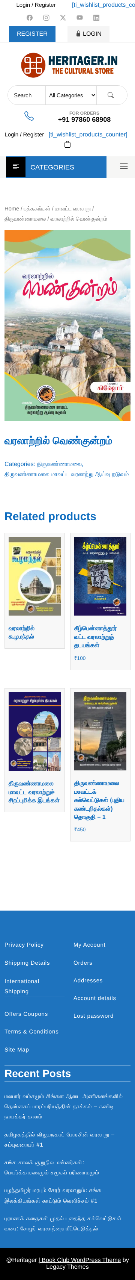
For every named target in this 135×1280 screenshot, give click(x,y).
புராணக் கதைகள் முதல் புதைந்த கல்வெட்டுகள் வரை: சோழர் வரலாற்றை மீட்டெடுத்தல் (63, 1223)
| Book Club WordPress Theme (80, 1260)
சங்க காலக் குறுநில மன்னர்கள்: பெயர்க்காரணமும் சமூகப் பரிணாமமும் (51, 1167)
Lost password (94, 1016)
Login (92, 34)
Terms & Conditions (31, 1032)
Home (11, 209)
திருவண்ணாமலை (25, 219)
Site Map (16, 1050)
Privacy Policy (24, 945)
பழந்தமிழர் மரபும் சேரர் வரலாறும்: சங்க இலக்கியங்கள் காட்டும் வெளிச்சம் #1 (53, 1195)
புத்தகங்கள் (37, 209)
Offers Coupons (26, 1014)
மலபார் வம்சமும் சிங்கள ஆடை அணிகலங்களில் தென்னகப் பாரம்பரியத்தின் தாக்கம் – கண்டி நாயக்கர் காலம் (63, 1106)
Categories (52, 167)
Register (32, 34)
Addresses (88, 980)
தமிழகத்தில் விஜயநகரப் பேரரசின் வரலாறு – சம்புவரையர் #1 (59, 1140)
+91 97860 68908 (84, 119)
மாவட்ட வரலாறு (73, 209)
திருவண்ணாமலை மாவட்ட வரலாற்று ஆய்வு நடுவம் (66, 474)
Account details (95, 998)
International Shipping (21, 986)
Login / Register (36, 5)
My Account (90, 945)
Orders (83, 963)
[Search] (110, 95)
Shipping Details (27, 963)
